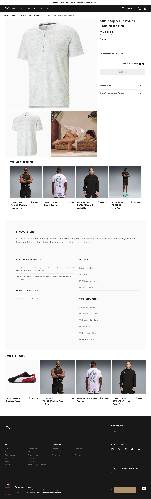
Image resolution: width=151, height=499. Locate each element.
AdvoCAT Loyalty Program (37, 465)
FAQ (6, 449)
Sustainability (80, 452)
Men (13, 15)
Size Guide (8, 461)
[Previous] (13, 188)
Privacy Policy (33, 455)
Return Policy (33, 449)
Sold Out (122, 72)
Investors (78, 449)
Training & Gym (33, 15)
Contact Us (9, 458)
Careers (78, 455)
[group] (25, 188)
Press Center (56, 455)
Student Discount (34, 468)
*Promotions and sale (36, 452)
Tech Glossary (10, 455)
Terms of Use (32, 458)
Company (55, 449)
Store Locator (10, 452)
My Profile (8, 465)
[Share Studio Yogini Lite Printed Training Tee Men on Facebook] (140, 63)
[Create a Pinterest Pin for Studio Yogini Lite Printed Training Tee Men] (143, 63)
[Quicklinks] (144, 8)
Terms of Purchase (34, 461)
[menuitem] (14, 8)
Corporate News (58, 452)
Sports (21, 15)
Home (6, 15)
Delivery (7, 468)
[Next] (138, 188)
